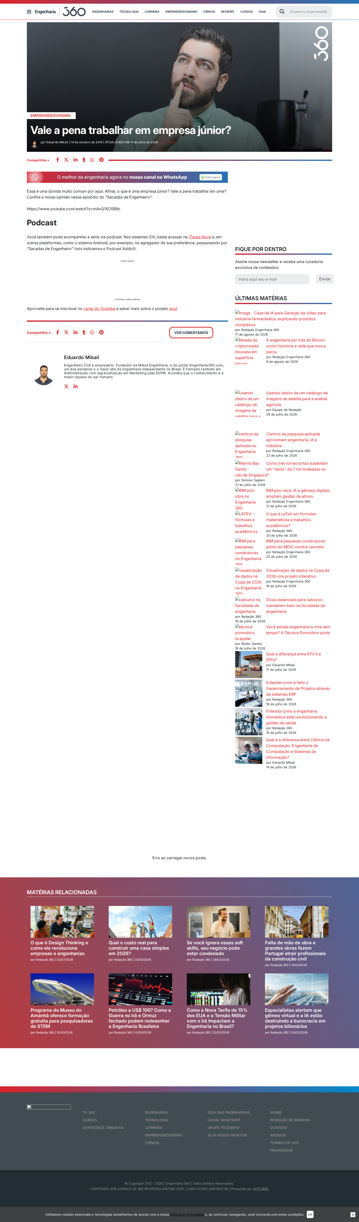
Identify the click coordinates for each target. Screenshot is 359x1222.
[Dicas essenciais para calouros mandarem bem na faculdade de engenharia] (248, 605)
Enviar (325, 278)
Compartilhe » (38, 160)
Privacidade (281, 1150)
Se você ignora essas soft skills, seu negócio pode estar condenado (215, 948)
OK (310, 1214)
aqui (173, 308)
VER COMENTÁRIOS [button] (191, 332)
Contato (278, 1127)
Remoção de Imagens (290, 1120)
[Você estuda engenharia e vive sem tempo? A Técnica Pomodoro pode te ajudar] (248, 630)
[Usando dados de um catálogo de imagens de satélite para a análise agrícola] (248, 410)
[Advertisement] (127, 279)
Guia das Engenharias (229, 1112)
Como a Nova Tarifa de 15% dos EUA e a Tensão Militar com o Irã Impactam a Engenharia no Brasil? (217, 1018)
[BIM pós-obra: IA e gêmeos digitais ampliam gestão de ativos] (248, 499)
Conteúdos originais (103, 1127)
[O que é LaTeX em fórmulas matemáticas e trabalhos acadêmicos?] (248, 522)
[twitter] (66, 160)
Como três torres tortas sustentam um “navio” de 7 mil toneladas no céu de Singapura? (281, 469)
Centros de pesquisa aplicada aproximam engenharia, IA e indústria (293, 439)
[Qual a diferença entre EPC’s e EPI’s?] (248, 665)
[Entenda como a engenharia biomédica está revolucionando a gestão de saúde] (248, 722)
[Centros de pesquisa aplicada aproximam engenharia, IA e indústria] (248, 445)
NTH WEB (261, 1189)
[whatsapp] (76, 160)
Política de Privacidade (187, 1214)
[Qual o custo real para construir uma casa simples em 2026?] (140, 922)
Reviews (227, 11)
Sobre (276, 1112)
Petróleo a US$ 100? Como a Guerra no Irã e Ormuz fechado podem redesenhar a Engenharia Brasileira (140, 1018)
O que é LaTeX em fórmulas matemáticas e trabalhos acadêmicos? (291, 519)
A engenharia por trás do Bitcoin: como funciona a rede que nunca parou (296, 346)
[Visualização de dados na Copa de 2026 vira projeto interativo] (248, 582)
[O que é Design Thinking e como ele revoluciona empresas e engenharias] (62, 922)
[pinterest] (101, 160)
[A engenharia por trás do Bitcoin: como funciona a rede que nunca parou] (248, 363)
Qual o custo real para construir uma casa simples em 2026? (139, 948)
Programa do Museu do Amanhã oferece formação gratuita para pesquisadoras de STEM (62, 1018)
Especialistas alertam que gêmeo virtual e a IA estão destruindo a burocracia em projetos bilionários (295, 1018)
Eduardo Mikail (81, 357)
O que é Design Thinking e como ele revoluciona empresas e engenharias (59, 948)
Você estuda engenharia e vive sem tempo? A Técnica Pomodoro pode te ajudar (282, 632)
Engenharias (103, 11)
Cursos (246, 11)
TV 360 (89, 1112)
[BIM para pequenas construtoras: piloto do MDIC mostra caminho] (248, 552)
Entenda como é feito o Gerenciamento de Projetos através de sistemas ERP (298, 688)
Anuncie (278, 1135)
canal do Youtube (99, 308)
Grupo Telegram (223, 1127)
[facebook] (57, 160)
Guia (262, 11)
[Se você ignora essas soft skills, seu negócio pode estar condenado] (218, 922)
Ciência (209, 11)
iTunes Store (200, 236)
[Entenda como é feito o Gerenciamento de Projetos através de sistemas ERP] (248, 694)
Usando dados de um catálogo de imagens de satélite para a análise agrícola (297, 398)
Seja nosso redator (227, 1135)
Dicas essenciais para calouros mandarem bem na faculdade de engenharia (295, 605)
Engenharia (156, 1112)
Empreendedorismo (181, 11)
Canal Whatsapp (224, 1120)
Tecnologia (129, 11)
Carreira (152, 11)
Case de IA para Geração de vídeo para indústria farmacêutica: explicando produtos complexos (280, 318)
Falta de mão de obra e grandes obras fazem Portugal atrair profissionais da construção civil (295, 951)
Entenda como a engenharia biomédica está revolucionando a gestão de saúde (296, 717)
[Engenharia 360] (60, 11)
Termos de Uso (284, 1143)
